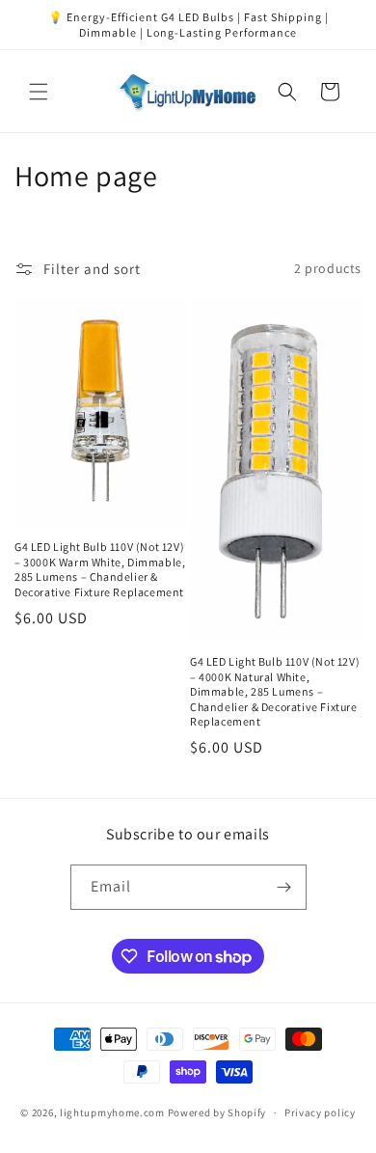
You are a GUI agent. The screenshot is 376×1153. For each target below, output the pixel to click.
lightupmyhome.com (112, 1112)
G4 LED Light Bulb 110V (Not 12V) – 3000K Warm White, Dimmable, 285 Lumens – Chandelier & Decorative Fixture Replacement (99, 569)
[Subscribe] (284, 887)
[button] (38, 91)
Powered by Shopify (217, 1112)
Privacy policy (320, 1112)
